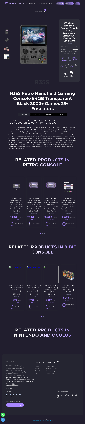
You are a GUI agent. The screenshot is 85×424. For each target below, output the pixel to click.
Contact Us (38, 11)
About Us (38, 368)
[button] (41, 233)
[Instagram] (61, 395)
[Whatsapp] (58, 398)
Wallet (59, 4)
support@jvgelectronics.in (15, 384)
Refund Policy (50, 373)
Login (77, 4)
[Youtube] (65, 395)
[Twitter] (68, 395)
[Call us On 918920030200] (3, 420)
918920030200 (11, 388)
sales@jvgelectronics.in (13, 385)
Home (31, 4)
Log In (37, 373)
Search (68, 4)
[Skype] (75, 395)
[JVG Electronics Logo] (15, 5)
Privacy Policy (50, 366)
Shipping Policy (50, 371)
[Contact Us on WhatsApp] (3, 415)
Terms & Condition (51, 368)
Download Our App (14, 405)
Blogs (50, 4)
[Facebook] (58, 395)
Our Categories (42, 4)
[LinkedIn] (71, 395)
